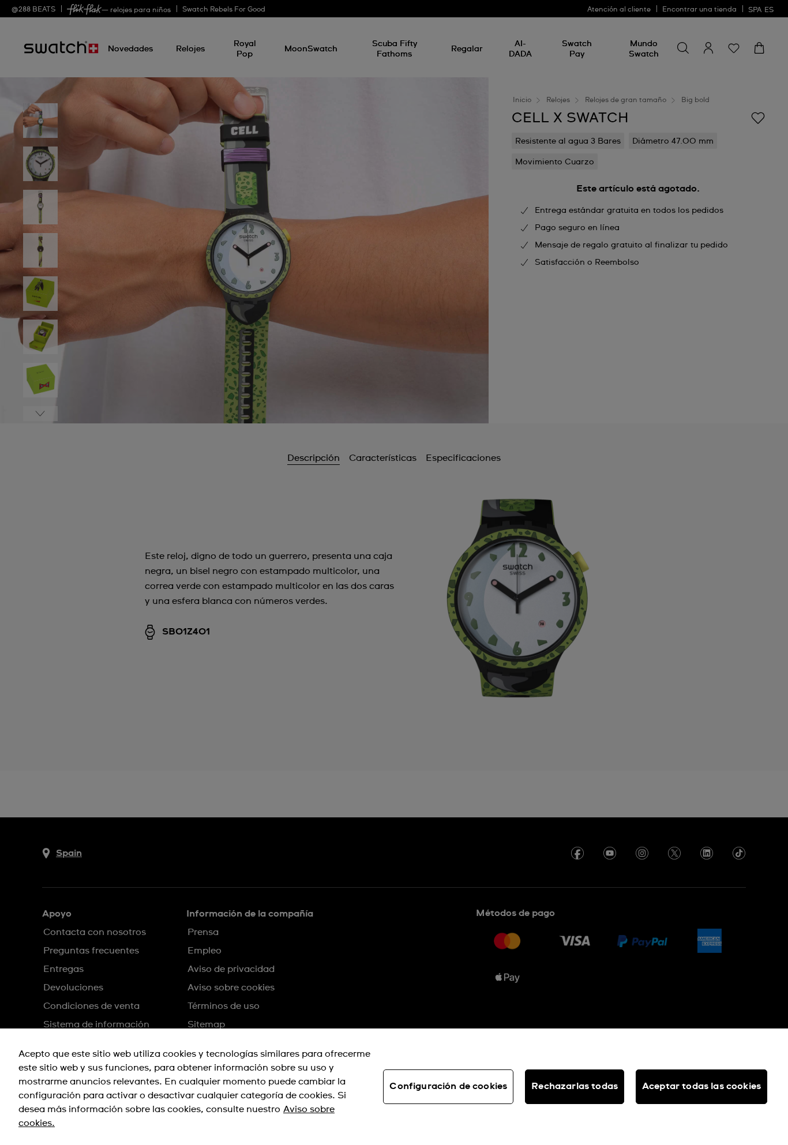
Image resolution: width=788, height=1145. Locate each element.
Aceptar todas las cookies (701, 1086)
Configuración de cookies (448, 1086)
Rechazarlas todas (574, 1086)
